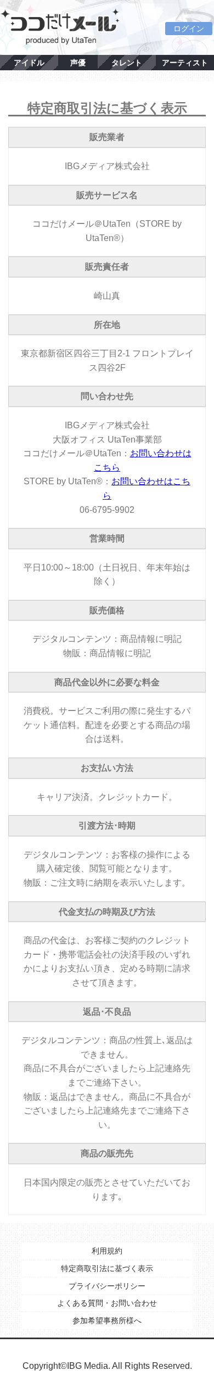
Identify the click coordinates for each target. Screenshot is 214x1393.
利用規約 (107, 1250)
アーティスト (185, 62)
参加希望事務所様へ (107, 1320)
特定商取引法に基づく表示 (107, 1268)
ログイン (188, 28)
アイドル (29, 62)
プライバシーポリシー (107, 1286)
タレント (126, 62)
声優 (78, 62)
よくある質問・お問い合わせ (107, 1303)
